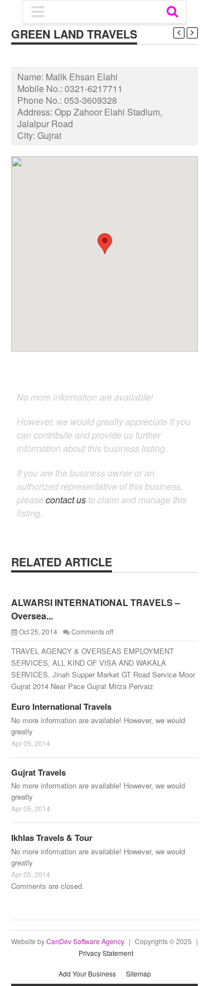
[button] (104, 243)
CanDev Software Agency (85, 941)
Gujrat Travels (38, 772)
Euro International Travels (61, 706)
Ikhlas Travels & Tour (52, 837)
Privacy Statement (106, 953)
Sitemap (138, 973)
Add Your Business (87, 973)
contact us (66, 499)
